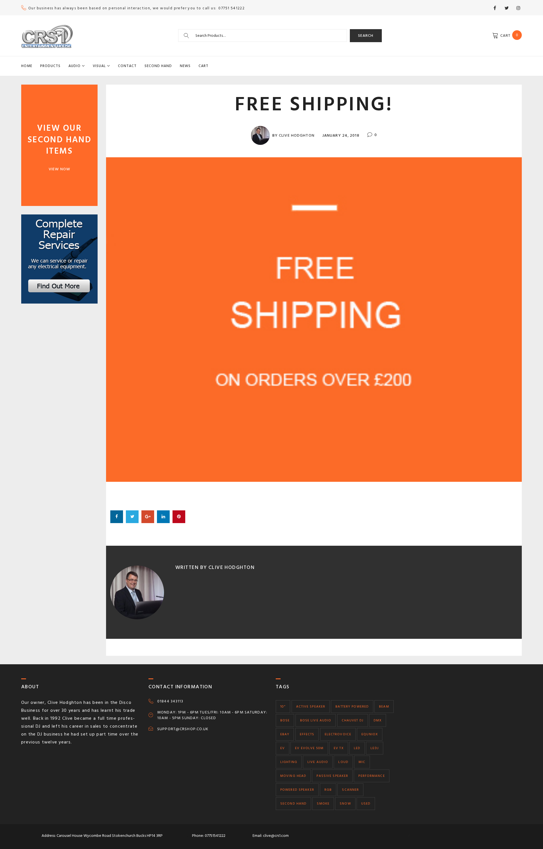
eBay (284, 734)
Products (50, 66)
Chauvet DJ (352, 720)
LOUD (343, 762)
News (185, 66)
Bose (285, 720)
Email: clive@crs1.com (271, 835)
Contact (127, 66)
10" (283, 706)
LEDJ (374, 748)
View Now (59, 169)
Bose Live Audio (315, 720)
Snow (345, 803)
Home (26, 66)
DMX (378, 720)
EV (282, 748)
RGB (328, 789)
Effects (307, 734)
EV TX (339, 748)
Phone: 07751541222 (208, 835)
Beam (384, 706)
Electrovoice (338, 734)
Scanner (350, 789)
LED (357, 748)
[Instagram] (518, 8)
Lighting (288, 762)
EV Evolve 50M (309, 748)
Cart (203, 66)
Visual (99, 66)
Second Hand (158, 66)
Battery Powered (352, 706)
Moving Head (293, 776)
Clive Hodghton (296, 135)
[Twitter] (506, 8)
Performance (371, 776)
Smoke (323, 803)
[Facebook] (494, 8)
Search (366, 35)
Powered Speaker (297, 789)
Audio (74, 66)
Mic (362, 762)
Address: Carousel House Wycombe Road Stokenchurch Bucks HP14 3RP (102, 835)
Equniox (369, 734)
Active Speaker (311, 706)
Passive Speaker (332, 776)
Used (365, 803)
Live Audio (317, 762)
